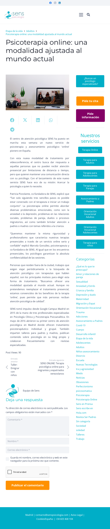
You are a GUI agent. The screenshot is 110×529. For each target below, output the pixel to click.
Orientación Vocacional (88, 307)
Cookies (40, 519)
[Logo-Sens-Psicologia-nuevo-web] (14, 14)
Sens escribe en (84, 408)
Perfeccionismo (84, 386)
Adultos (80, 347)
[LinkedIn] (59, 3)
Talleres (80, 434)
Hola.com (81, 412)
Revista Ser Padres (86, 417)
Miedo (79, 373)
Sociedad (81, 425)
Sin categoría (83, 421)
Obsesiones (82, 382)
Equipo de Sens (31, 390)
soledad (80, 430)
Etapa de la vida (84, 338)
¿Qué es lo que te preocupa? (85, 268)
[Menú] (81, 14)
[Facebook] (50, 3)
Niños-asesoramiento (87, 351)
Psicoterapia (83, 395)
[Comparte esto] (12, 120)
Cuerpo (80, 329)
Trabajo (80, 438)
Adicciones (82, 316)
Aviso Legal (77, 514)
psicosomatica (84, 390)
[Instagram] (55, 3)
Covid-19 (80, 325)
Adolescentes (83, 342)
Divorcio (80, 355)
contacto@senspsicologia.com (52, 514)
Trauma (80, 312)
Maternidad (82, 299)
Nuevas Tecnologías (87, 364)
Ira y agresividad (85, 369)
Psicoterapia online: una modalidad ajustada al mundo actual (46, 50)
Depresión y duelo (86, 294)
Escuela (80, 360)
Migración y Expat (85, 303)
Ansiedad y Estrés (85, 286)
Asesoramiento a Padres (89, 320)
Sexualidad (82, 281)
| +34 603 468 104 (63, 519)
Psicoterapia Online (86, 399)
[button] (88, 14)
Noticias (80, 377)
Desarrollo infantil (86, 334)
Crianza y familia (85, 290)
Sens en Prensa (84, 404)
